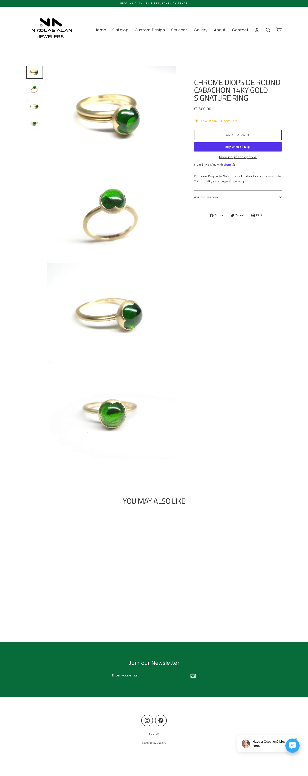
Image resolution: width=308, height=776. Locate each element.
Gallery (201, 29)
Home (100, 29)
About (220, 29)
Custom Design (150, 29)
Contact (240, 29)
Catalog (120, 29)
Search (154, 734)
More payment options (238, 157)
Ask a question (206, 197)
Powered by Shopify (154, 743)
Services (179, 29)
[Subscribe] (192, 675)
